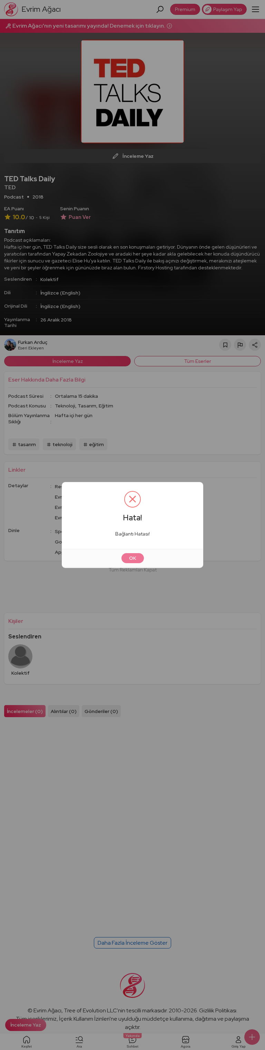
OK (132, 558)
